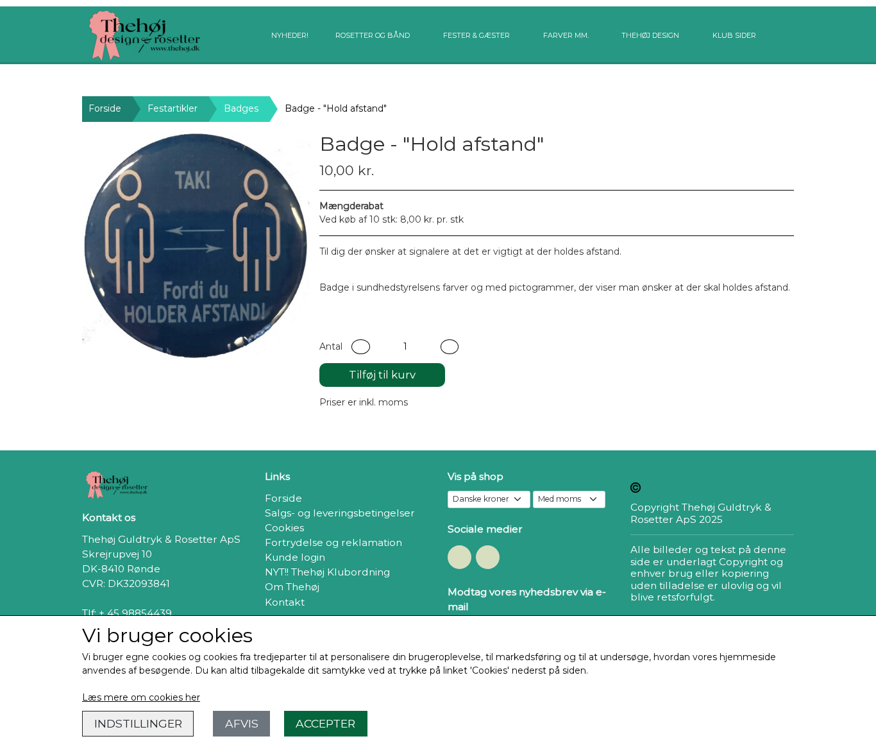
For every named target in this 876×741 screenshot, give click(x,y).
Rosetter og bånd (372, 35)
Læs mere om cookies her (141, 697)
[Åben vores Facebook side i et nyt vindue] (459, 557)
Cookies (284, 528)
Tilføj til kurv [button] (382, 374)
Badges (241, 108)
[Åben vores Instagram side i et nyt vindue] (488, 557)
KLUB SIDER (734, 35)
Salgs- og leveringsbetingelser (340, 513)
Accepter (325, 723)
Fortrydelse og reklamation (333, 542)
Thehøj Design (650, 35)
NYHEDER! (289, 35)
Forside (104, 108)
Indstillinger (138, 723)
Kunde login (295, 557)
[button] (360, 346)
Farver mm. (566, 35)
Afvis (241, 723)
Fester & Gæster (476, 35)
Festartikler (172, 108)
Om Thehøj (292, 587)
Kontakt (285, 602)
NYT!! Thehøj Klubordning (327, 572)
